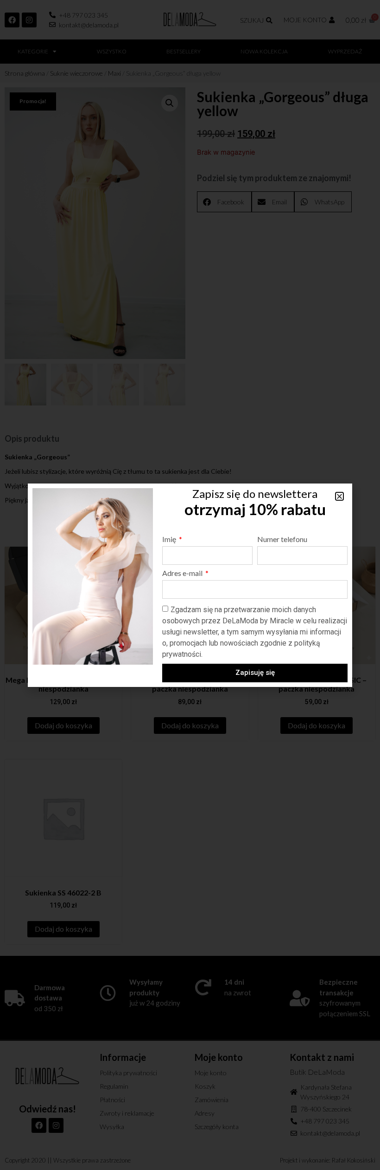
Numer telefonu (282, 539)
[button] (339, 496)
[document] (190, 585)
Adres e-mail (183, 573)
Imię (169, 539)
